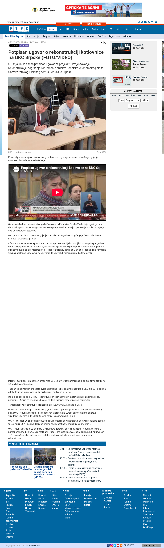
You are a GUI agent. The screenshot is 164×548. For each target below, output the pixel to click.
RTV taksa (137, 29)
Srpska (127, 495)
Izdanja (107, 504)
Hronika (67, 36)
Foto (124, 490)
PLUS (67, 29)
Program (29, 501)
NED (153, 95)
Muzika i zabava (73, 508)
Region (46, 36)
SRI (127, 95)
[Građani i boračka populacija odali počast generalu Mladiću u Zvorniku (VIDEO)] (45, 455)
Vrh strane (149, 545)
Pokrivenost (149, 511)
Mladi (67, 517)
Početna (41, 29)
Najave (28, 508)
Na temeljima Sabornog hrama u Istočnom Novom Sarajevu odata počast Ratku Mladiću (80, 452)
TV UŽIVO (68, 24)
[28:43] (121, 80)
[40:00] (121, 48)
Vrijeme (127, 36)
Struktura (148, 514)
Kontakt (147, 517)
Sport (104, 29)
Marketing (148, 501)
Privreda (79, 36)
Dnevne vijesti (72, 498)
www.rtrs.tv (34, 545)
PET (139, 95)
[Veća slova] (104, 42)
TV (59, 29)
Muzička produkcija (108, 491)
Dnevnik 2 (138, 45)
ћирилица (34, 22)
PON (114, 95)
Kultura (90, 36)
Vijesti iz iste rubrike (23, 443)
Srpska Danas (140, 77)
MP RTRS (114, 29)
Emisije (29, 505)
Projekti (147, 521)
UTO (121, 95)
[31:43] (121, 64)
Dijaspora (114, 36)
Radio (76, 29)
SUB (146, 95)
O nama (108, 497)
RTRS (125, 29)
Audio (95, 29)
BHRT (126, 545)
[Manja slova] (101, 42)
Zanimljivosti (12, 521)
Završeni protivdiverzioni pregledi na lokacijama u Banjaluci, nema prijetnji (82, 461)
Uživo (28, 498)
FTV (132, 545)
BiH (28, 36)
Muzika (88, 501)
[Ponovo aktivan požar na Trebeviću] (21, 455)
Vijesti (52, 29)
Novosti (29, 495)
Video (85, 29)
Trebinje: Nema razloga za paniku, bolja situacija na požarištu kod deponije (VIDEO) (81, 471)
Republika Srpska (14, 36)
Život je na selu (141, 61)
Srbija (36, 36)
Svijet (56, 36)
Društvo (102, 36)
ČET (133, 95)
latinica (24, 22)
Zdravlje (10, 533)
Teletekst (30, 511)
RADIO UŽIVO (94, 24)
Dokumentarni (72, 511)
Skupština (70, 501)
